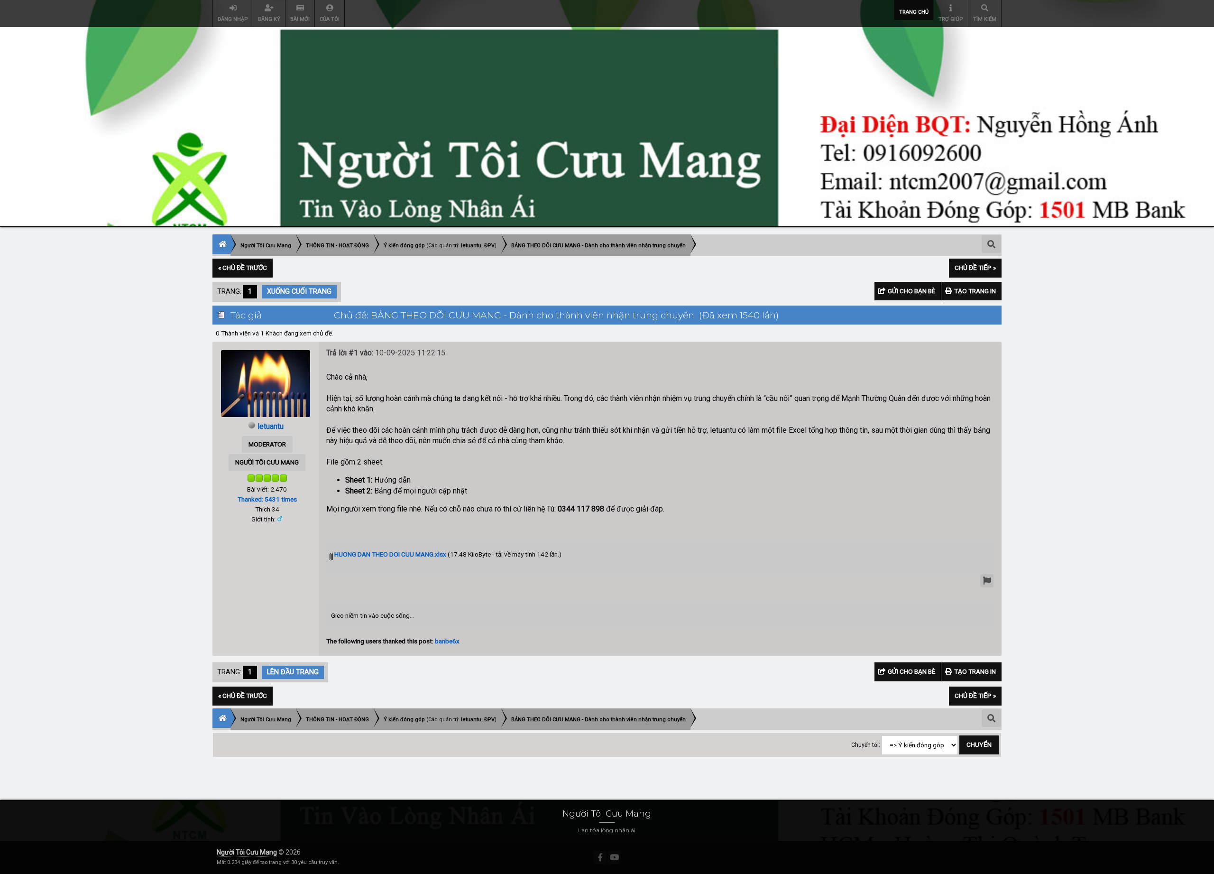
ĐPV (489, 245)
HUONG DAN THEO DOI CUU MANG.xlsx (389, 554)
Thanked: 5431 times (267, 499)
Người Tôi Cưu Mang (247, 852)
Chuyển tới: (865, 745)
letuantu (471, 245)
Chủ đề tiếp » (975, 267)
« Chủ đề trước (242, 267)
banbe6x (447, 641)
